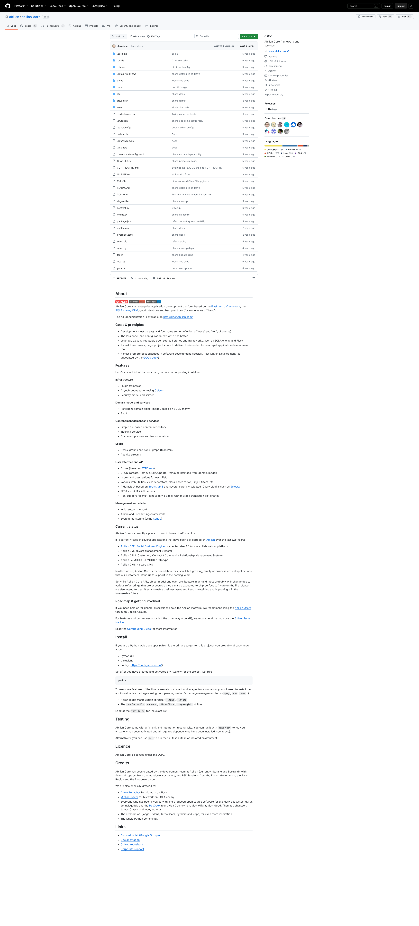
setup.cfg (122, 241)
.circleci (121, 67)
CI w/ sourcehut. (180, 60)
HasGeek (154, 805)
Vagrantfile (122, 201)
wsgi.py (121, 261)
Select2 (235, 486)
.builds (120, 60)
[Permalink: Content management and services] (113, 421)
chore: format (179, 100)
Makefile (121, 181)
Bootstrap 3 (155, 486)
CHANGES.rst (124, 161)
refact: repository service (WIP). (189, 221)
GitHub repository (132, 844)
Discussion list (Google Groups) (140, 835)
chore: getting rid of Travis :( (187, 73)
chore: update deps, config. (187, 154)
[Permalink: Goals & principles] (113, 325)
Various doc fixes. (181, 174)
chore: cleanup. (180, 201)
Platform (19, 6)
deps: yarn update (182, 268)
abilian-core (31, 17)
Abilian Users (243, 607)
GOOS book (150, 357)
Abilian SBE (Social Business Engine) (143, 546)
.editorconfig (124, 127)
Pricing (115, 6)
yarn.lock (122, 268)
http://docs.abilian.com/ (178, 316)
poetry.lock (123, 228)
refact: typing (179, 241)
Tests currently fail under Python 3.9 (191, 194)
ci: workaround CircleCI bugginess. (190, 181)
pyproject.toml (125, 234)
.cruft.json (122, 120)
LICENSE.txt (123, 174)
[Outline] (253, 278)
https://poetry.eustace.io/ (146, 665)
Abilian (210, 539)
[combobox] (218, 36)
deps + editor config (183, 127)
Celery (159, 390)
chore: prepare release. (184, 161)
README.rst (123, 187)
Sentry (157, 518)
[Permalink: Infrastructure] (113, 379)
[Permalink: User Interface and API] (113, 462)
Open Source (77, 6)
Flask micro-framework (225, 306)
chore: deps (136, 46)
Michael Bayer (129, 797)
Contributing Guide (139, 628)
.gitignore (122, 147)
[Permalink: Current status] (113, 526)
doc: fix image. (180, 87)
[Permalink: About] (113, 293)
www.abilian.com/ (278, 51)
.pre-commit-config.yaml (130, 154)
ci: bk (175, 53)
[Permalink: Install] (113, 637)
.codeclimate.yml (126, 114)
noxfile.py (122, 214)
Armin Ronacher (130, 792)
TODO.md (122, 194)
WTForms (148, 468)
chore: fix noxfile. (181, 214)
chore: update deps (182, 254)
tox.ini (120, 254)
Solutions (37, 6)
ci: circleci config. (181, 67)
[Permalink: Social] (113, 443)
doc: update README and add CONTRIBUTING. (197, 167)
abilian (14, 17)
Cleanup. (176, 207)
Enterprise (98, 6)
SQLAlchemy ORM (126, 310)
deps (174, 140)
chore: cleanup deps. (183, 248)
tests (119, 107)
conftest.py (123, 207)
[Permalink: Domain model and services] (113, 402)
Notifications (367, 16)
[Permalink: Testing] (113, 719)
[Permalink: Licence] (113, 746)
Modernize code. (181, 80)
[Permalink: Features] (113, 365)
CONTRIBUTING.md (128, 167)
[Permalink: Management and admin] (113, 503)
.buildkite (122, 53)
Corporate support (132, 849)
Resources (56, 6)
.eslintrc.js (122, 134)
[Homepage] (7, 6)
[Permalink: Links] (113, 826)
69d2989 (218, 46)
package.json (124, 221)
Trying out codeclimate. (184, 114)
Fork (387, 16)
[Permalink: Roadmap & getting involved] (113, 601)
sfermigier (122, 46)
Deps (174, 134)
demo (120, 80)
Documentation (130, 839)
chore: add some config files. (187, 120)
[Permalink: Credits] (113, 763)
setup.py (122, 248)
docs (119, 87)
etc (118, 94)
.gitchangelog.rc (126, 140)
